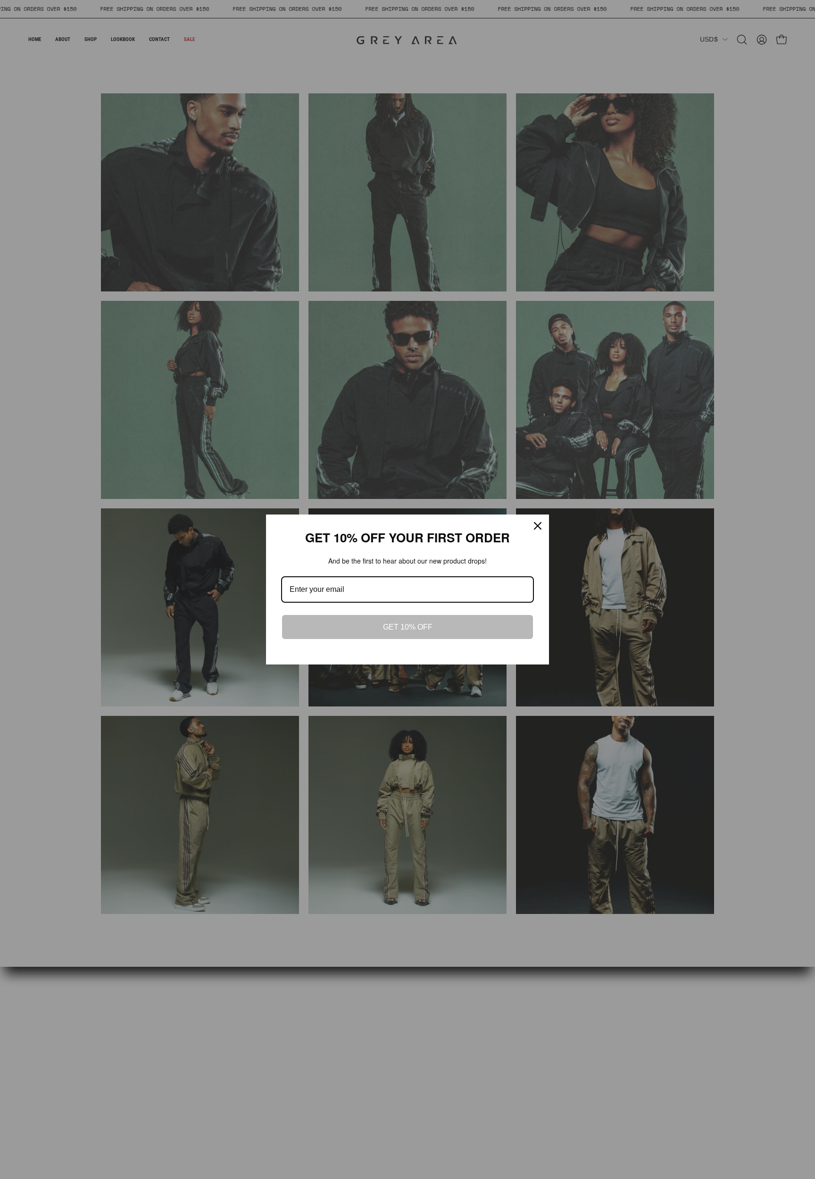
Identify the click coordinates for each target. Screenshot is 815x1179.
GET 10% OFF (407, 627)
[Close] (537, 526)
